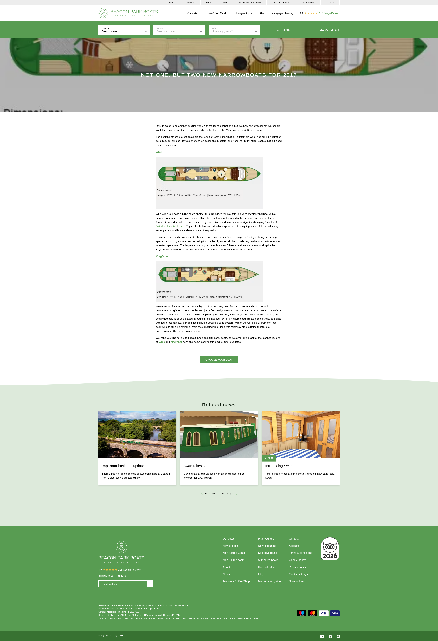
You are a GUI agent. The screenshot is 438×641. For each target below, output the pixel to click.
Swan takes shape (197, 466)
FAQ (208, 2)
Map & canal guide (269, 581)
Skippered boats (268, 560)
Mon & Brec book (233, 560)
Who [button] (222, 30)
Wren (162, 341)
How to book (230, 545)
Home (170, 2)
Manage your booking (282, 13)
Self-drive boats (267, 552)
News (224, 2)
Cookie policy (297, 560)
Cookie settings (298, 574)
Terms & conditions (300, 552)
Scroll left (210, 493)
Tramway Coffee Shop (250, 2)
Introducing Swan (279, 466)
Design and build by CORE (111, 635)
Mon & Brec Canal (217, 13)
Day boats (190, 2)
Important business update (123, 466)
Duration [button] (110, 30)
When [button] (166, 30)
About (263, 13)
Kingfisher (176, 341)
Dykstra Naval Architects (170, 226)
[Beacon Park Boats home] (128, 13)
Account (294, 545)
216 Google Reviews (329, 13)
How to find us (308, 2)
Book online (296, 581)
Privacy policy (297, 567)
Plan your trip (242, 13)
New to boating (267, 545)
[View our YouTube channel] (322, 636)
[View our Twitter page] (338, 636)
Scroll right (228, 493)
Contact (330, 2)
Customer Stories (280, 2)
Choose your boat (219, 359)
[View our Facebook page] (330, 636)
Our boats (192, 13)
